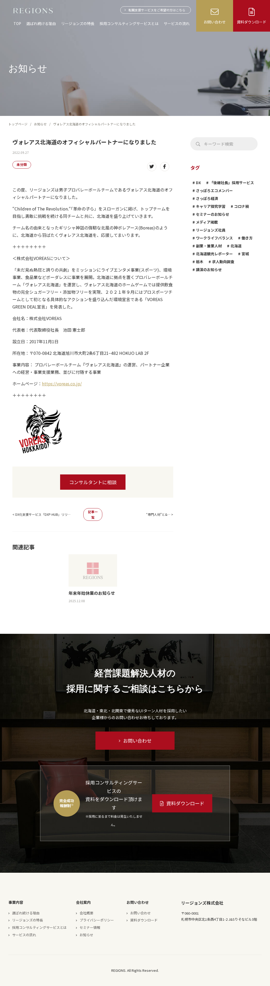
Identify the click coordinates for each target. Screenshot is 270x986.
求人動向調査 (223, 261)
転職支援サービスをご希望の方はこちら (156, 10)
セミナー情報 (90, 927)
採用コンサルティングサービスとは (129, 23)
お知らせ (40, 124)
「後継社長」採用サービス (232, 182)
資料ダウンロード (185, 803)
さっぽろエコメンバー (214, 190)
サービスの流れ (177, 23)
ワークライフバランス (214, 238)
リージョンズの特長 (77, 23)
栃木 (199, 261)
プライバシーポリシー (97, 920)
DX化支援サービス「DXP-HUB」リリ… (42, 514)
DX (198, 182)
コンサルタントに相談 (93, 482)
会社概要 (86, 912)
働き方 (247, 238)
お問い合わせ (137, 740)
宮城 (245, 253)
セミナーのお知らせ (212, 214)
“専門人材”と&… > (159, 514)
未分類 (22, 164)
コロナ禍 (241, 206)
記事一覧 (93, 514)
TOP (17, 23)
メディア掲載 (207, 222)
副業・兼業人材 (209, 245)
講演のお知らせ (209, 269)
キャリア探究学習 (210, 206)
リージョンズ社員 (210, 230)
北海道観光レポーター (214, 253)
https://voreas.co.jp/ (62, 383)
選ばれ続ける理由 (41, 23)
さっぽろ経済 (207, 198)
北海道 (236, 245)
